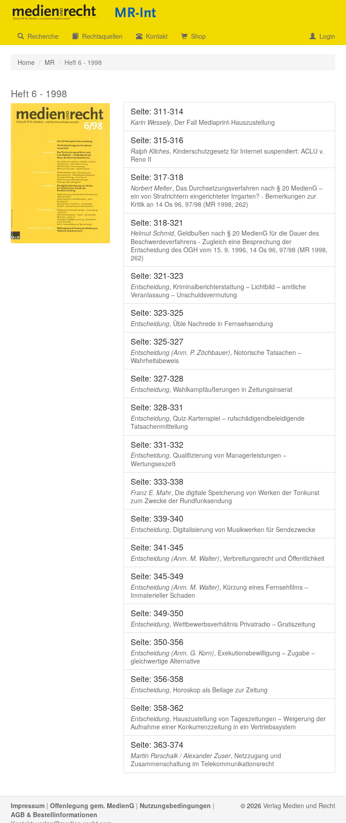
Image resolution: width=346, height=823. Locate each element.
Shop (196, 36)
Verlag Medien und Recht (299, 805)
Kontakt (155, 36)
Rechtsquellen (100, 36)
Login (325, 36)
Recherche (41, 36)
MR (50, 62)
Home (26, 62)
